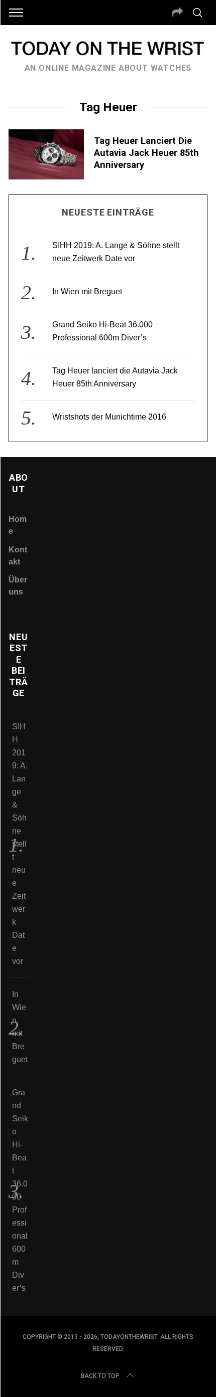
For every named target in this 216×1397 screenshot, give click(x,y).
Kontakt (18, 555)
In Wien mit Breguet (87, 291)
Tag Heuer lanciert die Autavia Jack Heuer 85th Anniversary (146, 152)
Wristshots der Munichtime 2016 (109, 417)
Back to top (100, 1375)
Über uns (18, 585)
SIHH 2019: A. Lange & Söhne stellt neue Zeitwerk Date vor (20, 843)
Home (18, 525)
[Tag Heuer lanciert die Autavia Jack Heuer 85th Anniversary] (46, 154)
